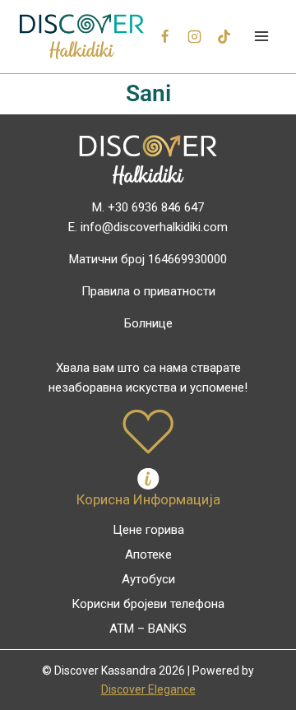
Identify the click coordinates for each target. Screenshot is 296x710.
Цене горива (148, 529)
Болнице (148, 323)
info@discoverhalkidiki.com (154, 227)
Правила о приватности (148, 291)
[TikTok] (224, 36)
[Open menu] (261, 36)
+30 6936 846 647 (156, 207)
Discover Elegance (148, 689)
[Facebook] (165, 36)
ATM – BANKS (148, 628)
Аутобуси (148, 579)
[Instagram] (195, 36)
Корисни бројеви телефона (148, 603)
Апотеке (148, 554)
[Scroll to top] (256, 662)
